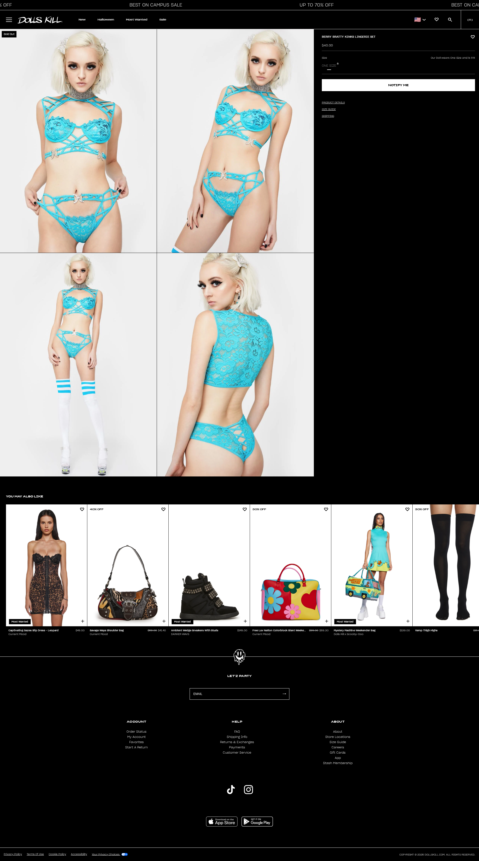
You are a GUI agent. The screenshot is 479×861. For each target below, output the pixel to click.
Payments (237, 747)
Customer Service (237, 752)
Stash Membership (338, 763)
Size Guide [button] (329, 109)
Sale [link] (162, 19)
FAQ (237, 731)
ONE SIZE (329, 65)
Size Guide (338, 742)
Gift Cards (338, 752)
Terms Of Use (35, 854)
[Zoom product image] (78, 141)
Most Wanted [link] (136, 19)
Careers (338, 747)
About (337, 731)
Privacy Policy (13, 854)
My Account (136, 736)
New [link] (82, 19)
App (338, 757)
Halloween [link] (106, 19)
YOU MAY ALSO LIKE (24, 496)
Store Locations (337, 736)
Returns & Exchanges (237, 742)
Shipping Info (237, 736)
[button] (154, 4)
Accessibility (79, 854)
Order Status (136, 731)
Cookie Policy (57, 854)
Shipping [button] (328, 116)
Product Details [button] (333, 102)
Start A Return (136, 747)
